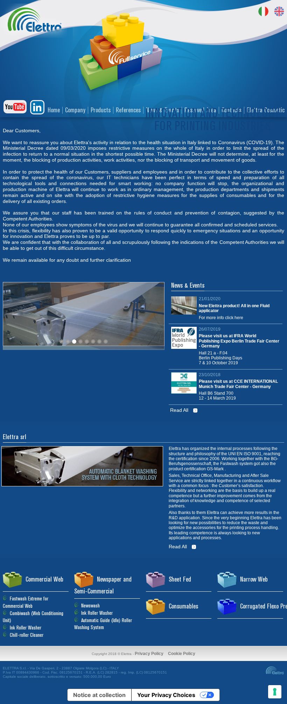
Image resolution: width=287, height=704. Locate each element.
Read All (180, 410)
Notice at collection (99, 694)
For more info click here (221, 317)
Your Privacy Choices (166, 694)
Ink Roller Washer (97, 613)
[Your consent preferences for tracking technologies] (274, 691)
